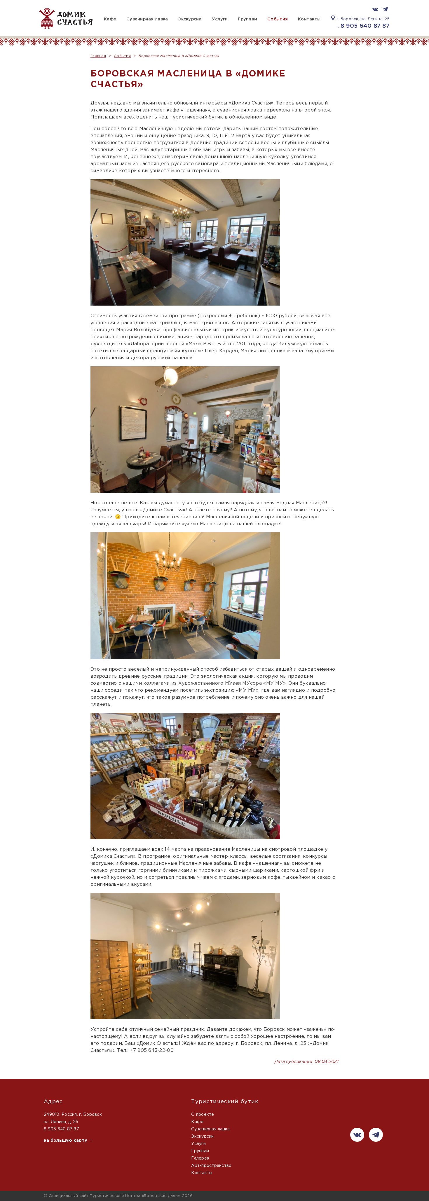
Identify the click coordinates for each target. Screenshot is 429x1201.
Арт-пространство (211, 1165)
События (277, 19)
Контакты (309, 19)
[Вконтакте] (375, 9)
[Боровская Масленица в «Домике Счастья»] (185, 242)
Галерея (200, 1158)
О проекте (202, 1114)
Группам (247, 19)
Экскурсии (189, 19)
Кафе (110, 19)
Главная (98, 55)
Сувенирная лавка (147, 19)
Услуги (220, 19)
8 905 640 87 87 (365, 26)
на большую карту (65, 1140)
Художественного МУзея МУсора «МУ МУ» (232, 683)
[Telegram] (385, 9)
